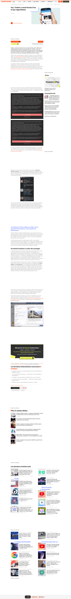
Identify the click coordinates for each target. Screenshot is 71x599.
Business (23, 390)
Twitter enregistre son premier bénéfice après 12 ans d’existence (29, 440)
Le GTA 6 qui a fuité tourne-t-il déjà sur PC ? (26, 499)
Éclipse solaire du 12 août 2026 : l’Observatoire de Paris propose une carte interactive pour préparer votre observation (52, 107)
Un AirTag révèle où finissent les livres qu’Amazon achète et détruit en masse (24, 563)
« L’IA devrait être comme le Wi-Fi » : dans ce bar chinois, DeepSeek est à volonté (53, 563)
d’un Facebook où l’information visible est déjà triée (26, 68)
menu (13, 1)
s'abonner (67, 1)
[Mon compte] (59, 1)
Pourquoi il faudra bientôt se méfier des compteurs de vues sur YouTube (52, 545)
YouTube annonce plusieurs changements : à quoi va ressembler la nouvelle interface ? (53, 493)
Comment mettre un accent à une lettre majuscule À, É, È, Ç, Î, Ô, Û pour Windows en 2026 (52, 102)
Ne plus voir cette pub (15, 39)
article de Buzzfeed (19, 56)
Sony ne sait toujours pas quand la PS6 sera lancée (52, 554)
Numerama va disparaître (50, 116)
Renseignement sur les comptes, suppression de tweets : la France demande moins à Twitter (28, 430)
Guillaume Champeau (17, 23)
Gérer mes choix (27, 116)
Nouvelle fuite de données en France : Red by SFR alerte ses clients (52, 472)
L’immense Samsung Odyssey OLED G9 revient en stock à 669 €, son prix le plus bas (53, 481)
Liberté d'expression (15, 390)
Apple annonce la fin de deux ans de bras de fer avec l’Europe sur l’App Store (25, 535)
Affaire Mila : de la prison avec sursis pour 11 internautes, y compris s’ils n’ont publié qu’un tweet (29, 435)
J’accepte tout (27, 114)
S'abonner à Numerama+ (26, 358)
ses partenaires (14, 109)
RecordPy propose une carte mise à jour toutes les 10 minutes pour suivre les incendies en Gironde (52, 112)
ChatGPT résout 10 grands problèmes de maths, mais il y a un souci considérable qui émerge (54, 97)
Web (51, 4)
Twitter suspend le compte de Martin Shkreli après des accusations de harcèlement (28, 424)
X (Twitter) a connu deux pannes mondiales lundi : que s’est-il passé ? (26, 377)
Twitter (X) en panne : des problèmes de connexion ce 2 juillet (24, 382)
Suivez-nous (41, 41)
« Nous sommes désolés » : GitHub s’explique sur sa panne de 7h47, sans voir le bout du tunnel (26, 492)
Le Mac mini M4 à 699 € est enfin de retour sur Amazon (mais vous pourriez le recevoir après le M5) (53, 535)
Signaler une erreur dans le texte (17, 385)
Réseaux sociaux (57, 4)
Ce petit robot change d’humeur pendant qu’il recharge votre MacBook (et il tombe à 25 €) (26, 546)
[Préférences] (61, 1)
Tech (48, 4)
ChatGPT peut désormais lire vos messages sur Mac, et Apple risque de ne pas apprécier (26, 483)
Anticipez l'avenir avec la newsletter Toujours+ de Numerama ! (50, 89)
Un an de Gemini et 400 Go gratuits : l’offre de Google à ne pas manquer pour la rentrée (53, 502)
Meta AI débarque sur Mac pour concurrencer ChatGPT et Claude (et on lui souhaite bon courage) (53, 511)
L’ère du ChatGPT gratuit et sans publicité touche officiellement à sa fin (53, 572)
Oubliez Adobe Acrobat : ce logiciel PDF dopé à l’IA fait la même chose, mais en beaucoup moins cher (29, 414)
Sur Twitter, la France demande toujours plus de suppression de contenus (28, 419)
